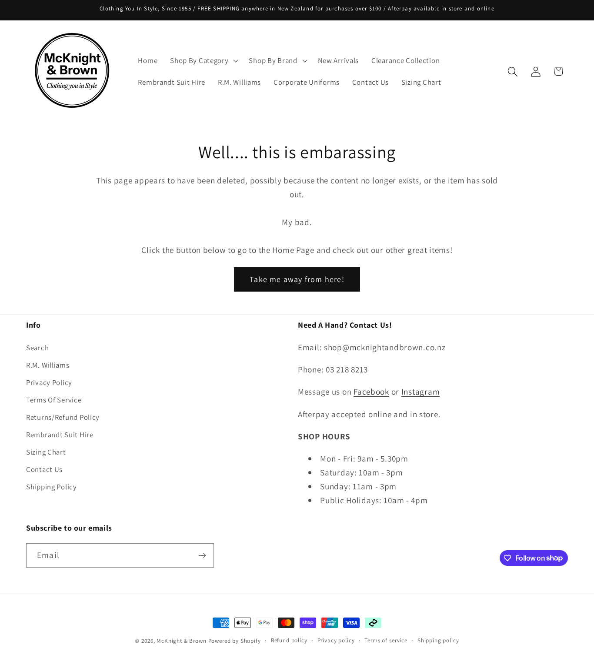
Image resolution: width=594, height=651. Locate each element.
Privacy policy (336, 640)
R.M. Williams (47, 365)
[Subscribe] (202, 555)
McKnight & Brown (181, 640)
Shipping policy (438, 640)
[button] (203, 61)
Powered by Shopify (234, 640)
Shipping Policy (51, 487)
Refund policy (289, 640)
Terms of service (385, 640)
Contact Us (44, 469)
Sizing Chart (46, 452)
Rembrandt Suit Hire (59, 434)
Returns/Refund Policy (63, 417)
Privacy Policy (49, 382)
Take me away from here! (297, 279)
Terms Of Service (54, 400)
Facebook (371, 391)
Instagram (420, 391)
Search (37, 347)
